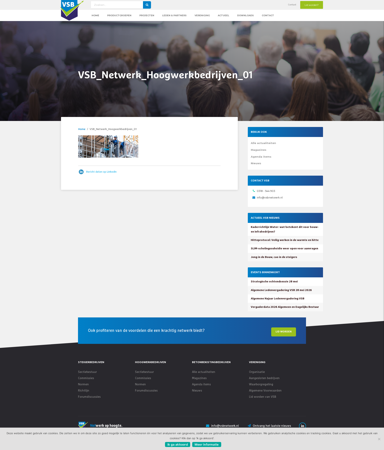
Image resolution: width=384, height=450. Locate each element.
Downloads (245, 15)
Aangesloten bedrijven (264, 378)
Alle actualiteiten (263, 143)
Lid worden (284, 331)
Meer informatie (207, 444)
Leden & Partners (174, 15)
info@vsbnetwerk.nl (270, 197)
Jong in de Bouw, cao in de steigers (274, 257)
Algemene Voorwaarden (265, 390)
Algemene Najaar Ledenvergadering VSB (277, 298)
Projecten (146, 15)
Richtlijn (83, 390)
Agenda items (261, 156)
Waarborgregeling (261, 384)
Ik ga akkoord (177, 444)
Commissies (86, 378)
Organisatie (257, 371)
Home (95, 15)
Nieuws (256, 163)
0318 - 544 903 (266, 190)
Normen (83, 384)
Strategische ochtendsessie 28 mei (274, 281)
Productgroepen (119, 15)
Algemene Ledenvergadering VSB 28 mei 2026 (281, 290)
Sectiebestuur (87, 371)
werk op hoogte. (106, 426)
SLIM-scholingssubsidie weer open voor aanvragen (284, 248)
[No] (379, 439)
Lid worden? (312, 4)
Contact (292, 5)
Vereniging (202, 15)
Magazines (258, 149)
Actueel (223, 15)
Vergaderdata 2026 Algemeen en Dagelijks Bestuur (285, 307)
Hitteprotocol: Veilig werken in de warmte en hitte (285, 240)
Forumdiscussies (89, 396)
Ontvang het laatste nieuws (272, 425)
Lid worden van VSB (262, 396)
